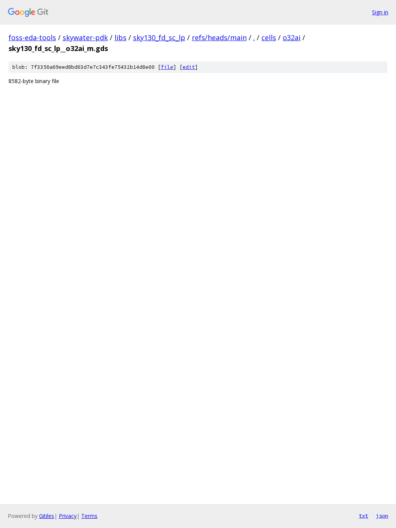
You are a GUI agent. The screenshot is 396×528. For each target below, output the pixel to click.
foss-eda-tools (32, 37)
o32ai (291, 37)
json (382, 515)
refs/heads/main (219, 37)
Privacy (68, 515)
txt (363, 515)
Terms (89, 515)
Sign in (380, 12)
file (167, 67)
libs (120, 37)
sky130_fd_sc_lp (159, 37)
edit (189, 67)
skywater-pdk (85, 37)
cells (268, 37)
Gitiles (46, 515)
